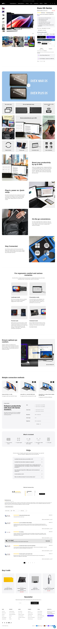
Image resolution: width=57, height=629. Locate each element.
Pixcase (27, 3)
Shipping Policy (40, 614)
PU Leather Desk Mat (8, 588)
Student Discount (30, 614)
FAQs (10, 617)
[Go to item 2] (3, 11)
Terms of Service (40, 617)
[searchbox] (7, 510)
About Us (29, 611)
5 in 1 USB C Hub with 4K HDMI (48, 588)
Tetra (31, 3)
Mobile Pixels (8, 587)
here (37, 453)
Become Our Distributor (31, 617)
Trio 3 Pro (3, 611)
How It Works (20, 611)
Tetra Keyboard (4, 617)
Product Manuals (11, 611)
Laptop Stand (35, 588)
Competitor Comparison (21, 617)
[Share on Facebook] (40, 61)
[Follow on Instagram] (6, 622)
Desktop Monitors (21, 3)
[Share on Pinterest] (43, 61)
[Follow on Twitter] (4, 622)
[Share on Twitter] (41, 61)
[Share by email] (44, 61)
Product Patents (40, 611)
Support (45, 3)
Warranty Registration (12, 614)
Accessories (36, 3)
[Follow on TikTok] (11, 622)
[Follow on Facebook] (2, 622)
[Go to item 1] (3, 8)
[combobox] (16, 510)
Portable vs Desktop (21, 614)
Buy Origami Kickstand (33, 326)
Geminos (3, 614)
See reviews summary (49, 12)
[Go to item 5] (3, 22)
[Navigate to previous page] (22, 562)
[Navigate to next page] (34, 562)
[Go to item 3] (3, 15)
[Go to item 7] (3, 28)
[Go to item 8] (3, 32)
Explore (41, 3)
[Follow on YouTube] (9, 622)
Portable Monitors (13, 3)
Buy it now (51, 37)
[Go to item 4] (3, 18)
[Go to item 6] (3, 25)
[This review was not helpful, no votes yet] (51, 519)
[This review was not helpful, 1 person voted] (51, 537)
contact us (27, 454)
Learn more (45, 50)
